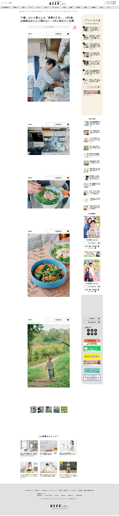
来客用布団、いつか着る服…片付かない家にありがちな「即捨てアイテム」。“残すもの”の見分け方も (95, 177)
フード (30, 7)
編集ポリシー (38, 490)
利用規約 (60, 490)
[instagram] (88, 330)
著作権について (67, 490)
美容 (64, 7)
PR (21, 457)
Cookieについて (74, 490)
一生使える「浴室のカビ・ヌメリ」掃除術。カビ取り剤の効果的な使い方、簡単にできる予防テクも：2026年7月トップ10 (95, 45)
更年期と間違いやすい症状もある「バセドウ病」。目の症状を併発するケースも (95, 169)
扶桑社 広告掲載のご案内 (89, 490)
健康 (71, 7)
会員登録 (10, 2)
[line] (95, 330)
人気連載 (93, 7)
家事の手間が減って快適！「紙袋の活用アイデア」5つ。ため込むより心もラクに (95, 163)
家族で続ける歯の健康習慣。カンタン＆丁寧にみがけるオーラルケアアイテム (68, 454)
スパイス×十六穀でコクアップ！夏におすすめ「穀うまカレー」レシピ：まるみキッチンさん (29, 476)
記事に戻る (74, 28)
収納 (23, 7)
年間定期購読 (94, 246)
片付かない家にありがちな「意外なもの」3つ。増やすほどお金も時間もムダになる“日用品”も (95, 207)
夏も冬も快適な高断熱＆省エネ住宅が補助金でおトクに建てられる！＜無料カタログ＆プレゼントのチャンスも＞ (28, 454)
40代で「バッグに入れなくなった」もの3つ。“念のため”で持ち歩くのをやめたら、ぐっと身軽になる (95, 192)
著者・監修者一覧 (92, 322)
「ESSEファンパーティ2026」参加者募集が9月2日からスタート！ (95, 199)
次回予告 (86, 246)
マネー (38, 7)
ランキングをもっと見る (92, 86)
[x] (88, 333)
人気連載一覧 (92, 318)
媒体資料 (80, 490)
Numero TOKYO (48, 495)
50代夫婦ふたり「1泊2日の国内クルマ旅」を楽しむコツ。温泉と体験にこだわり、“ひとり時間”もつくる (95, 37)
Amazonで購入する (92, 243)
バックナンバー (91, 247)
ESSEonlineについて (29, 490)
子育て (101, 7)
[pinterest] (95, 333)
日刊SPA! (63, 495)
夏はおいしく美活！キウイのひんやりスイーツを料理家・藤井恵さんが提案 (48, 475)
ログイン (5, 2)
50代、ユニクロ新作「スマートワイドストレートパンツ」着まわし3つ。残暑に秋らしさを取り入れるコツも (68, 476)
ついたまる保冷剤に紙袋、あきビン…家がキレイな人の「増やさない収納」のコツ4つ (95, 54)
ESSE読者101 (5, 7)
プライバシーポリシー (53, 490)
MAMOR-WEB (79, 495)
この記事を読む (58, 33)
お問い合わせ (44, 490)
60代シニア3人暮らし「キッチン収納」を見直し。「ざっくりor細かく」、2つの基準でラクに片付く (95, 29)
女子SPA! (57, 495)
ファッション (55, 7)
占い (109, 7)
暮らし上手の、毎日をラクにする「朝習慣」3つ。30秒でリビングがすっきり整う (95, 148)
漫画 (85, 7)
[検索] (98, 95)
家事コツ (16, 7)
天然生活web (39, 495)
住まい (46, 7)
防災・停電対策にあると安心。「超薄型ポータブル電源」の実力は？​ (48, 454)
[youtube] (92, 333)
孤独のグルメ (70, 495)
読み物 (78, 7)
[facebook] (92, 330)
